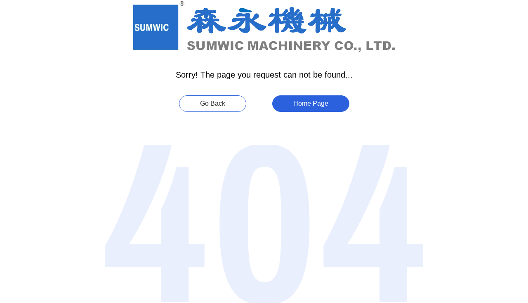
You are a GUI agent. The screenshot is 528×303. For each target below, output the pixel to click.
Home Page (310, 103)
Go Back (212, 103)
